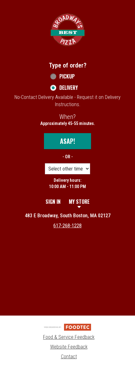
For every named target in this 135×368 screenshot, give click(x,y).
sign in (53, 201)
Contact (69, 357)
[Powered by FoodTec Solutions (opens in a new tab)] (67, 327)
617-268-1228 (67, 226)
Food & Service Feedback (68, 337)
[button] (67, 29)
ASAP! (67, 141)
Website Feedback (69, 347)
